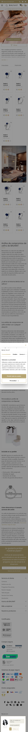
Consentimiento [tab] (6, 354)
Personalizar (13, 380)
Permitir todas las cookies (14, 376)
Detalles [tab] (15, 354)
